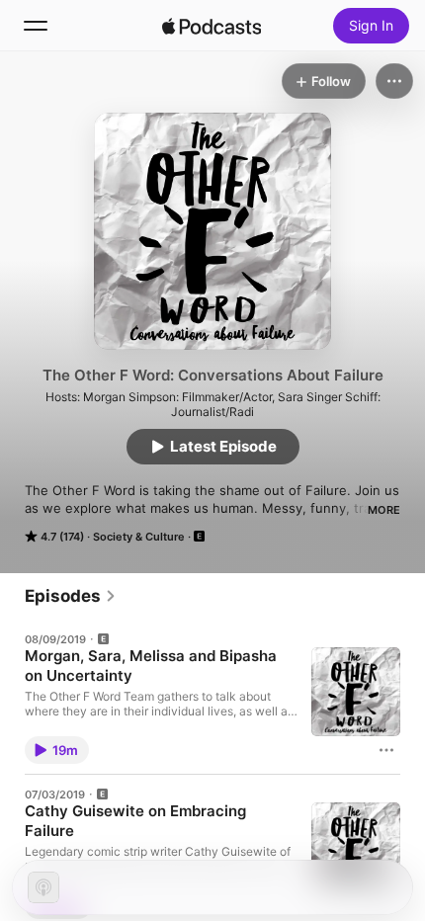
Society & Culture (139, 537)
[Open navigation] (35, 25)
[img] (211, 26)
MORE (384, 510)
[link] (71, 596)
